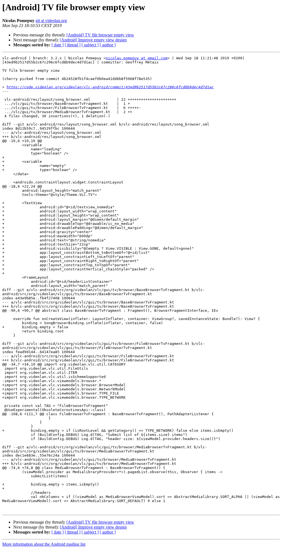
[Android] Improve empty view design (93, 40)
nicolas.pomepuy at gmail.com (136, 58)
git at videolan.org (51, 20)
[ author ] (108, 44)
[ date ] (57, 44)
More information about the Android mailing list (43, 544)
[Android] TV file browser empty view (100, 35)
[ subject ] (90, 44)
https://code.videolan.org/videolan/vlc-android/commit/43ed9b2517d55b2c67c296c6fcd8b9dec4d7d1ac (110, 87)
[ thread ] (72, 44)
